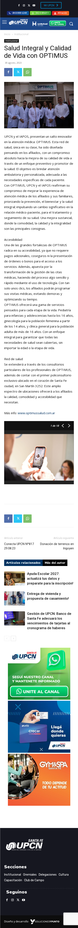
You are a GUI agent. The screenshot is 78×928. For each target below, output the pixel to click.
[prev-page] (6, 638)
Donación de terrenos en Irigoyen (57, 546)
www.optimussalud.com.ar (36, 413)
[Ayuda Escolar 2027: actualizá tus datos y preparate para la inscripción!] (14, 578)
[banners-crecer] (39, 752)
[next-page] (13, 638)
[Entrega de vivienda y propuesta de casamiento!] (14, 598)
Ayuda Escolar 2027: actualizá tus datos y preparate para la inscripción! (50, 578)
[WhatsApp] (27, 72)
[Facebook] (18, 5)
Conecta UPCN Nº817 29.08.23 (19, 546)
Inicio (7, 34)
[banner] (39, 699)
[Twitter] (28, 5)
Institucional (21, 34)
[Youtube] (33, 5)
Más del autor (55, 563)
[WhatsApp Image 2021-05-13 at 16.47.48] (39, 805)
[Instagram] (23, 5)
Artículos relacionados (23, 563)
